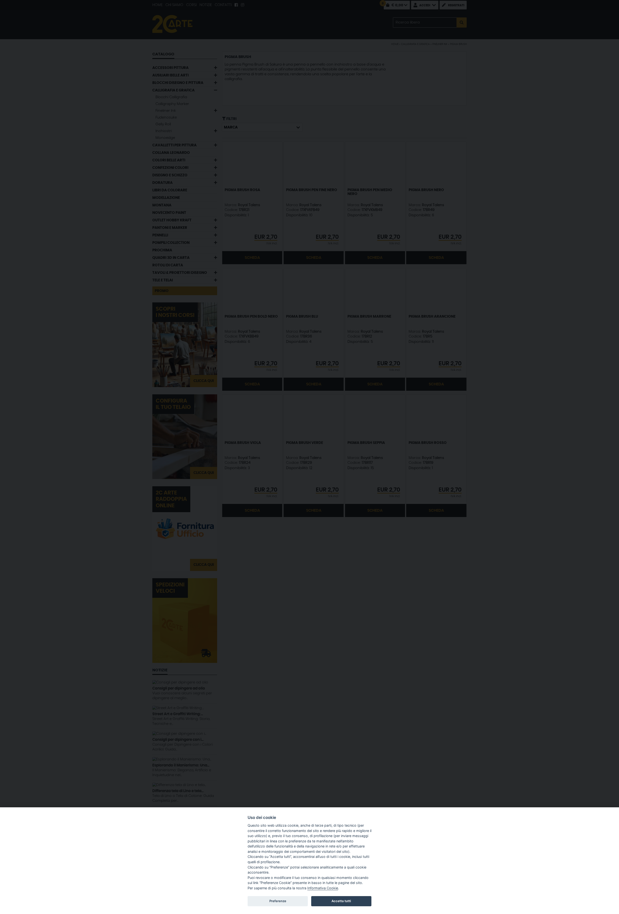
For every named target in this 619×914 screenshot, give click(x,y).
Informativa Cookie (322, 888)
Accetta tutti (341, 901)
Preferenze (277, 901)
